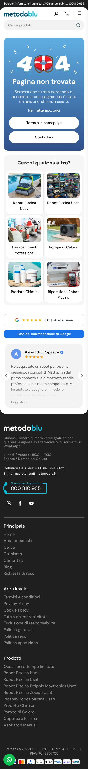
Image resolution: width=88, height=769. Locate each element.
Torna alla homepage (44, 122)
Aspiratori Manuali (20, 725)
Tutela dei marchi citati (25, 616)
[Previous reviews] (5, 375)
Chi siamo (13, 554)
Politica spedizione (21, 642)
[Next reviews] (82, 375)
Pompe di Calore (19, 712)
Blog (8, 567)
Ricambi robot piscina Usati (29, 699)
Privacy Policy (16, 603)
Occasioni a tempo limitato (29, 666)
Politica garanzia (19, 629)
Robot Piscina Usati (21, 679)
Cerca (9, 547)
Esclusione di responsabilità (29, 623)
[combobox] (44, 25)
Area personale (18, 540)
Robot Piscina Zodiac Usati (28, 692)
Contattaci (44, 137)
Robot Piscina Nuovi (22, 673)
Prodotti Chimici (19, 705)
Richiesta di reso (19, 573)
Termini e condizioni (22, 597)
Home (9, 534)
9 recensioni (63, 320)
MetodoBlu (27, 749)
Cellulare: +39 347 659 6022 (34, 468)
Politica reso (15, 636)
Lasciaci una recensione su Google (44, 334)
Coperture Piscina (20, 718)
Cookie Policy (16, 610)
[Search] (78, 25)
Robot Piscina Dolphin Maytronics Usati (40, 686)
